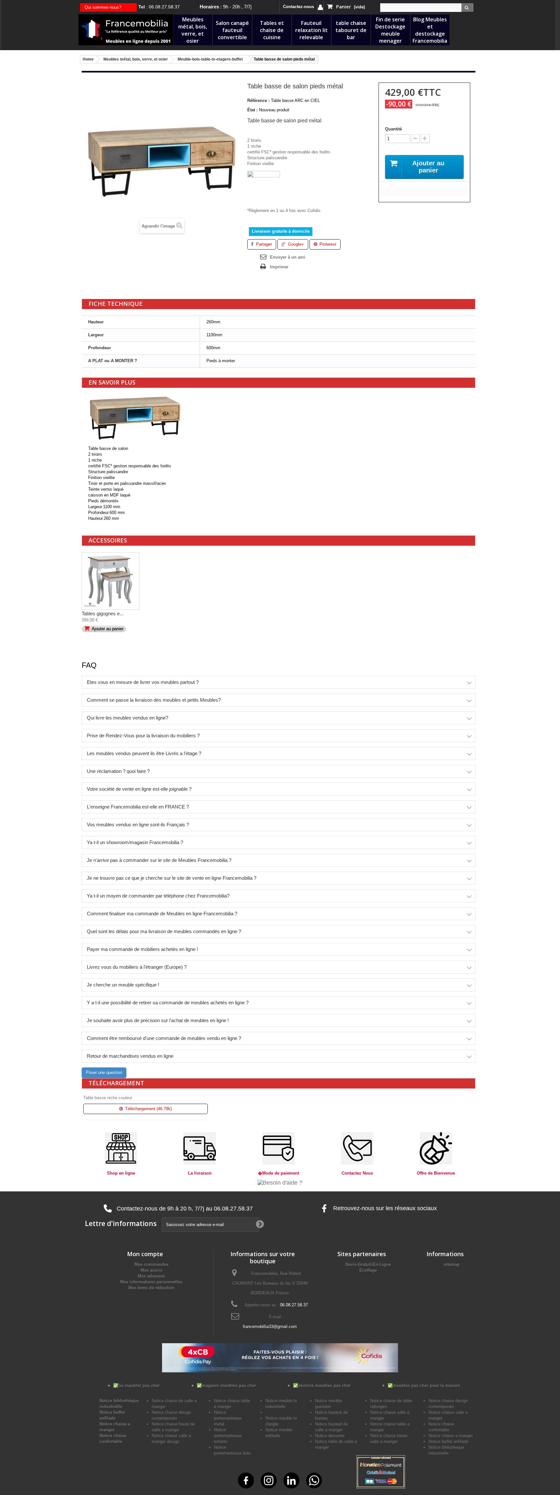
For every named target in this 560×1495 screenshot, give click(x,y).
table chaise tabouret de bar (351, 30)
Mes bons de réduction (151, 1287)
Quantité (393, 129)
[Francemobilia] (125, 29)
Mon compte (145, 1254)
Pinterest (327, 244)
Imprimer (279, 266)
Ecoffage (368, 1270)
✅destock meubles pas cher (322, 1385)
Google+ (295, 244)
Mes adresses (151, 1276)
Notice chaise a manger (450, 1435)
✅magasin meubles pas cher (226, 1385)
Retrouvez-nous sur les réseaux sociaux (384, 1208)
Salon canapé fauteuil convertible (232, 30)
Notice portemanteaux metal (228, 1418)
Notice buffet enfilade (448, 1441)
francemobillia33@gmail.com (270, 1326)
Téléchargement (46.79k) (148, 1108)
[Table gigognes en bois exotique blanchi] (110, 581)
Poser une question (104, 1072)
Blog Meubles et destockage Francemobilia (430, 30)
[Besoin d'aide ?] (280, 1182)
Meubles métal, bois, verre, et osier (192, 30)
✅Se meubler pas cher (136, 1385)
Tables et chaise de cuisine (272, 30)
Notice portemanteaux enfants (228, 1435)
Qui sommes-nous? (103, 7)
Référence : (258, 100)
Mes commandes (151, 1264)
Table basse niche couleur (107, 1097)
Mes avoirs (151, 1270)
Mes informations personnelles (151, 1281)
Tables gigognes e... (102, 613)
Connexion (320, 7)
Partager (263, 244)
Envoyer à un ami (287, 257)
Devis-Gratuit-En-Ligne (368, 1264)
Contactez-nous (298, 6)
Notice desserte (329, 1435)
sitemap (452, 1264)
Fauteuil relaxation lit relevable (311, 30)
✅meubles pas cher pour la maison (424, 1385)
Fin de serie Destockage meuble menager (390, 30)
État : (252, 109)
